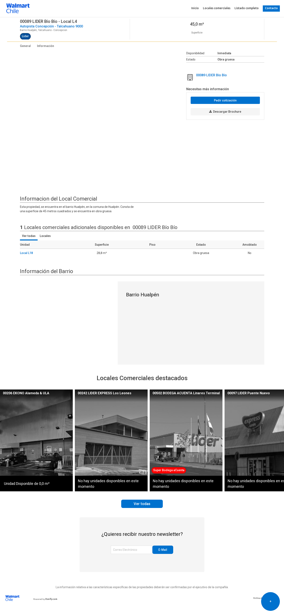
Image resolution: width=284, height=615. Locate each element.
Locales (45, 236)
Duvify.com (51, 599)
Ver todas (29, 236)
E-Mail (162, 549)
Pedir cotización (225, 100)
